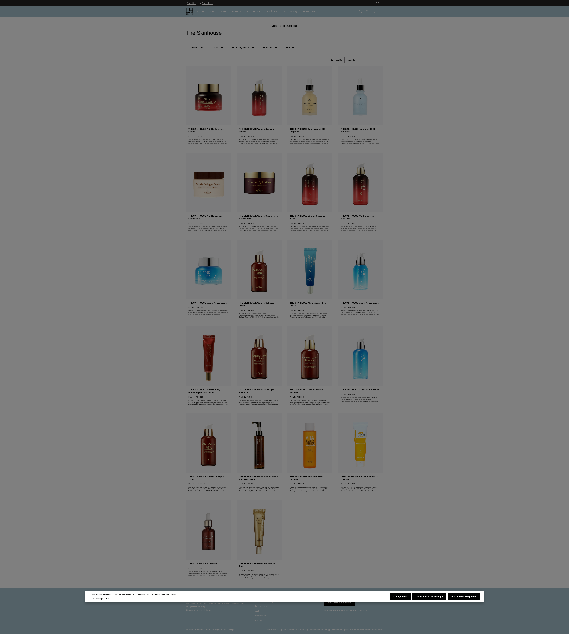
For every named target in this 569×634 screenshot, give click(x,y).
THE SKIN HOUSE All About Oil (203, 563)
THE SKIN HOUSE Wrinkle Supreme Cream (206, 130)
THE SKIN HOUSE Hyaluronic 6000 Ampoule (358, 130)
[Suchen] (360, 11)
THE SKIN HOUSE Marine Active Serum (360, 303)
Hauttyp (215, 47)
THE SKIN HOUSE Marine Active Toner (360, 390)
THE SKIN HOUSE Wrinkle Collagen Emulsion (256, 391)
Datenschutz (261, 606)
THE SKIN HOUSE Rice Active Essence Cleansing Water (258, 477)
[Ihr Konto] (373, 11)
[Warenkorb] (380, 11)
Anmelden (191, 3)
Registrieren (207, 3)
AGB (257, 611)
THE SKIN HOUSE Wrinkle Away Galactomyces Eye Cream (204, 391)
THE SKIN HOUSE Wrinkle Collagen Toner (256, 304)
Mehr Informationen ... (169, 595)
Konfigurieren (400, 596)
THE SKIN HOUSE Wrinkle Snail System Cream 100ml (258, 217)
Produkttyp (268, 47)
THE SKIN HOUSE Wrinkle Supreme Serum (256, 130)
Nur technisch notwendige (429, 596)
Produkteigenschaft (241, 47)
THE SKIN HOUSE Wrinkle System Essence (306, 391)
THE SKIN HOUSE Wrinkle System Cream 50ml (205, 217)
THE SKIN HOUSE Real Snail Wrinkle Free (257, 564)
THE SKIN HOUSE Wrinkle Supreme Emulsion (358, 217)
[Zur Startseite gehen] (189, 11)
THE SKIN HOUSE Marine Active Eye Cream (308, 304)
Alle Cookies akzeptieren (463, 596)
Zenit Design (228, 629)
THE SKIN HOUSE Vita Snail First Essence (306, 477)
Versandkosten (316, 629)
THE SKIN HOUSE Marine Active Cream (207, 303)
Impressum (260, 615)
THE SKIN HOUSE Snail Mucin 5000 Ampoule (307, 130)
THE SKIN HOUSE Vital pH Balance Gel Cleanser (360, 477)
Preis (288, 47)
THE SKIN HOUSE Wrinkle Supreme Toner (307, 217)
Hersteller (194, 47)
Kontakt (258, 620)
